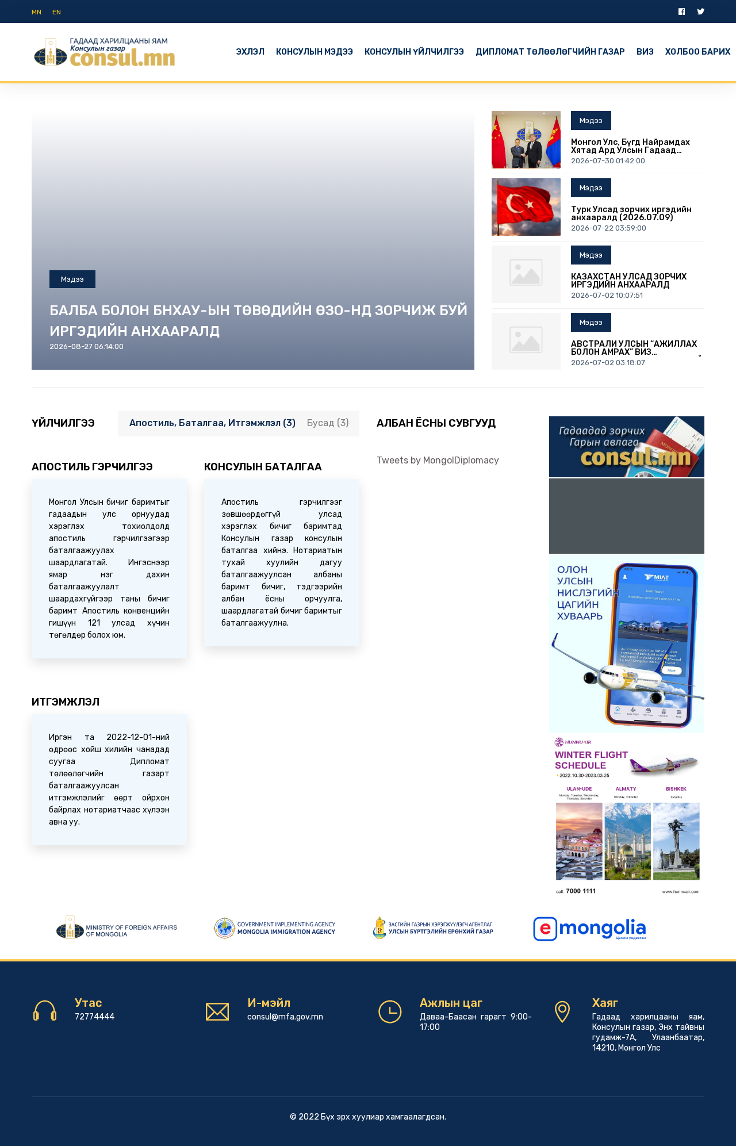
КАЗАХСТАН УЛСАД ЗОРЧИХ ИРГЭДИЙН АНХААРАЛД (629, 281)
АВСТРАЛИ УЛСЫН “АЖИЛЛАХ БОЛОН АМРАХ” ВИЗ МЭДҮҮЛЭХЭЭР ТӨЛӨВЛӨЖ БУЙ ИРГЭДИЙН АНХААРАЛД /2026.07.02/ (637, 348)
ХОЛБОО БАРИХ (697, 52)
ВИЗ (645, 52)
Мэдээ (72, 279)
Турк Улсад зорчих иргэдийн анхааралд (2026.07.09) (631, 214)
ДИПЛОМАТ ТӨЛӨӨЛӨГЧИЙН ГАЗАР (550, 52)
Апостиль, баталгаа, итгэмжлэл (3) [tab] (212, 422)
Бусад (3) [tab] (327, 422)
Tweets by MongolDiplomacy (438, 460)
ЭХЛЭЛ (250, 52)
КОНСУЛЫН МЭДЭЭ (314, 52)
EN (56, 12)
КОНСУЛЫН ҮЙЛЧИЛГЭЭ (414, 52)
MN (36, 12)
